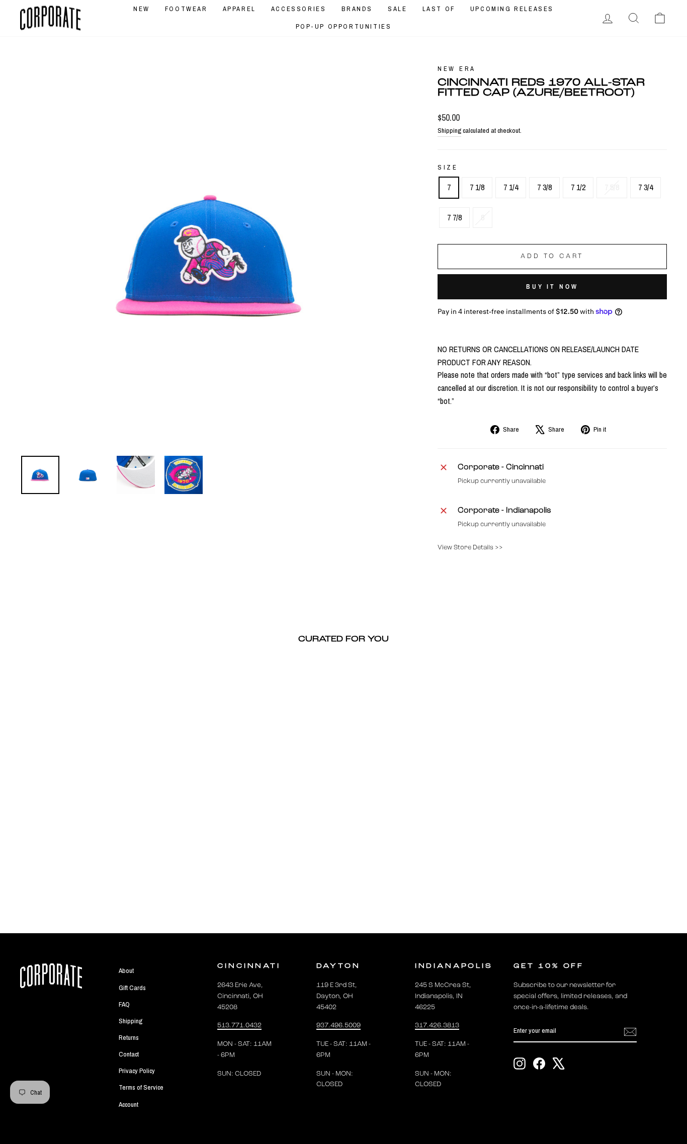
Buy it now (552, 286)
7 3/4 (645, 187)
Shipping (449, 130)
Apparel (239, 9)
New (141, 9)
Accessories (298, 9)
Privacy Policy (137, 1070)
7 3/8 (544, 187)
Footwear (186, 9)
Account (128, 1104)
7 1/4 (510, 187)
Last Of (438, 9)
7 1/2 (578, 187)
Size (448, 167)
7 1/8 (477, 187)
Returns (129, 1037)
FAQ (124, 1004)
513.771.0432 (239, 1025)
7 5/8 (612, 187)
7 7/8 (454, 217)
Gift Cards (132, 987)
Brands (357, 9)
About (126, 970)
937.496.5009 (338, 1025)
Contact (129, 1053)
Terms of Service (141, 1087)
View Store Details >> (470, 547)
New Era (457, 68)
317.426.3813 (437, 1025)
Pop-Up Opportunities (344, 26)
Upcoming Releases (512, 9)
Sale (397, 9)
